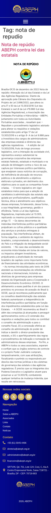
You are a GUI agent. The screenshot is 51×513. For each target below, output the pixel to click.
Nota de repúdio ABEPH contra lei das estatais (23, 50)
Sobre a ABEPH (10, 414)
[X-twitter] (13, 396)
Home (6, 410)
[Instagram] (21, 396)
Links (5, 422)
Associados (8, 418)
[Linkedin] (28, 396)
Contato (6, 426)
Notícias (7, 430)
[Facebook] (6, 396)
